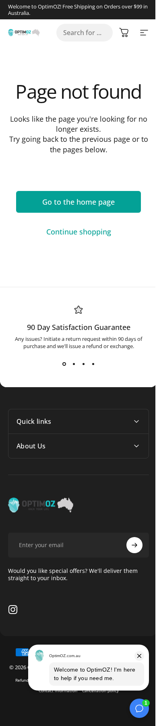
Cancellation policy (97, 698)
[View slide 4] (93, 364)
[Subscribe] (128, 545)
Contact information (54, 698)
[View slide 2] (73, 364)
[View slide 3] (83, 364)
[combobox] (84, 32)
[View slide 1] (64, 364)
